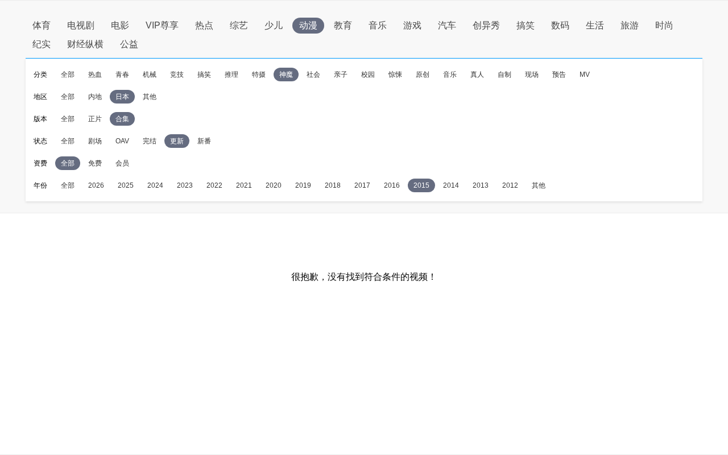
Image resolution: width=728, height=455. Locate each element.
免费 (95, 163)
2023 (185, 185)
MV (585, 74)
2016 (392, 185)
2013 (481, 185)
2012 (510, 185)
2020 (274, 185)
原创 (422, 74)
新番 (204, 141)
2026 (96, 185)
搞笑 (525, 25)
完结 (149, 141)
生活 (595, 25)
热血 (95, 74)
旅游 (630, 25)
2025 (126, 185)
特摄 (259, 74)
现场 (532, 74)
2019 (303, 185)
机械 (149, 74)
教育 (343, 25)
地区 (40, 97)
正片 (95, 119)
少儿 (273, 25)
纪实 (41, 44)
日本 (122, 97)
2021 (244, 185)
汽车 (447, 25)
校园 (368, 74)
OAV (122, 141)
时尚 (664, 25)
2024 (155, 185)
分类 (40, 74)
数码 (560, 25)
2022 (214, 185)
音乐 (378, 25)
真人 (477, 74)
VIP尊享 (162, 25)
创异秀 (486, 25)
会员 (122, 163)
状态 (40, 141)
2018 (333, 185)
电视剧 (80, 25)
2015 (421, 185)
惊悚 (395, 74)
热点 (204, 25)
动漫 (308, 25)
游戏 (412, 25)
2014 (451, 185)
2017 (362, 185)
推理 (231, 74)
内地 (95, 97)
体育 (41, 25)
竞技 (177, 74)
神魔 (286, 74)
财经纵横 (85, 44)
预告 (559, 74)
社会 (313, 74)
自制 (504, 74)
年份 (40, 185)
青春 (122, 74)
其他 (149, 97)
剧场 (95, 141)
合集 (122, 119)
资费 (40, 163)
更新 (177, 141)
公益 (129, 44)
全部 (68, 74)
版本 (40, 119)
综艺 (239, 25)
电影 (120, 25)
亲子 (341, 74)
